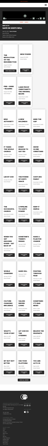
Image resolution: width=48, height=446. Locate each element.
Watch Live (5, 433)
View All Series (24, 380)
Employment (5, 440)
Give (4, 434)
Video (21, 22)
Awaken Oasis (6, 439)
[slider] (17, 18)
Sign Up (4, 436)
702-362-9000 (6, 412)
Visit (4, 430)
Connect (5, 431)
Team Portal (5, 443)
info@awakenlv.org (7, 413)
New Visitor (5, 442)
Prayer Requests (6, 437)
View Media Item (10, 70)
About (4, 428)
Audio (26, 22)
